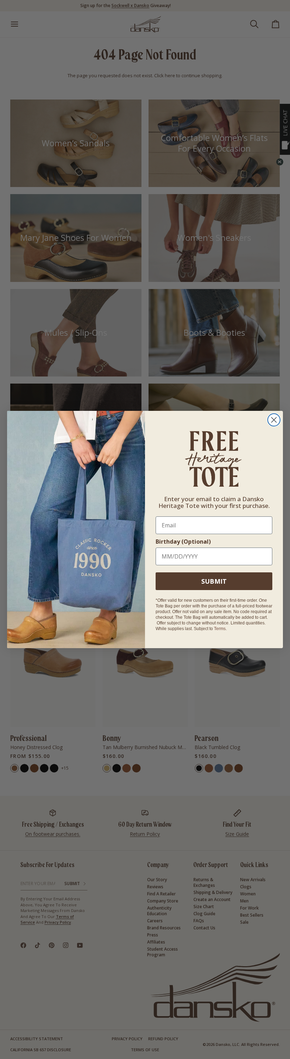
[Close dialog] (274, 420)
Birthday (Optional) (183, 541)
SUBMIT (214, 581)
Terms (220, 628)
